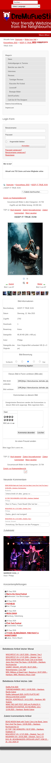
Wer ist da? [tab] (7, 164)
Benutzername (10, 128)
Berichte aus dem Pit (16, 67)
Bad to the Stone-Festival (17, 594)
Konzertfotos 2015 (10, 43)
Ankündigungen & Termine (18, 63)
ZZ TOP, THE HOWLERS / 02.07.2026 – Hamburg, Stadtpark (22, 498)
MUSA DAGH (12, 613)
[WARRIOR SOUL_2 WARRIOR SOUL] (26, 570)
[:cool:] (7, 417)
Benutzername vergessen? (15, 152)
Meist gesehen (31, 213)
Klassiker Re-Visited (17, 84)
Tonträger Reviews (16, 80)
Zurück (11, 284)
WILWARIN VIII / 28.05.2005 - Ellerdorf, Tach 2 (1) (24, 737)
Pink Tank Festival (14, 623)
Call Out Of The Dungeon (17, 100)
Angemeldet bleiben (17, 142)
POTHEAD (11, 604)
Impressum (9, 108)
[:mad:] (7, 420)
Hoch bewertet (15, 210)
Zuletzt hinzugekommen (32, 210)
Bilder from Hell (30, 39)
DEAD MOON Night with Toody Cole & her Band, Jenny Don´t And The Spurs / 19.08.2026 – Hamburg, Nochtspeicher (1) (26, 724)
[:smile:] (5, 417)
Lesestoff (12, 88)
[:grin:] (10, 417)
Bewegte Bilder (15, 92)
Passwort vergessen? (13, 150)
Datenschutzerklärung (13, 104)
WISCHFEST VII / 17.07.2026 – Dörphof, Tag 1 (18, 508)
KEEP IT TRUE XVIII (28, 43)
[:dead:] (12, 420)
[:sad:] (10, 420)
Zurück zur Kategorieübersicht (14, 198)
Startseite (18, 39)
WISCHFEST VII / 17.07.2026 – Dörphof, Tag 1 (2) (24, 734)
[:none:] (5, 420)
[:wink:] (12, 417)
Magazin (8, 55)
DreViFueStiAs (13, 96)
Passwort (8, 135)
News (10, 59)
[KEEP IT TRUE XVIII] (5, 293)
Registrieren (9, 155)
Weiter (39, 284)
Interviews (12, 71)
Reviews (11, 76)
